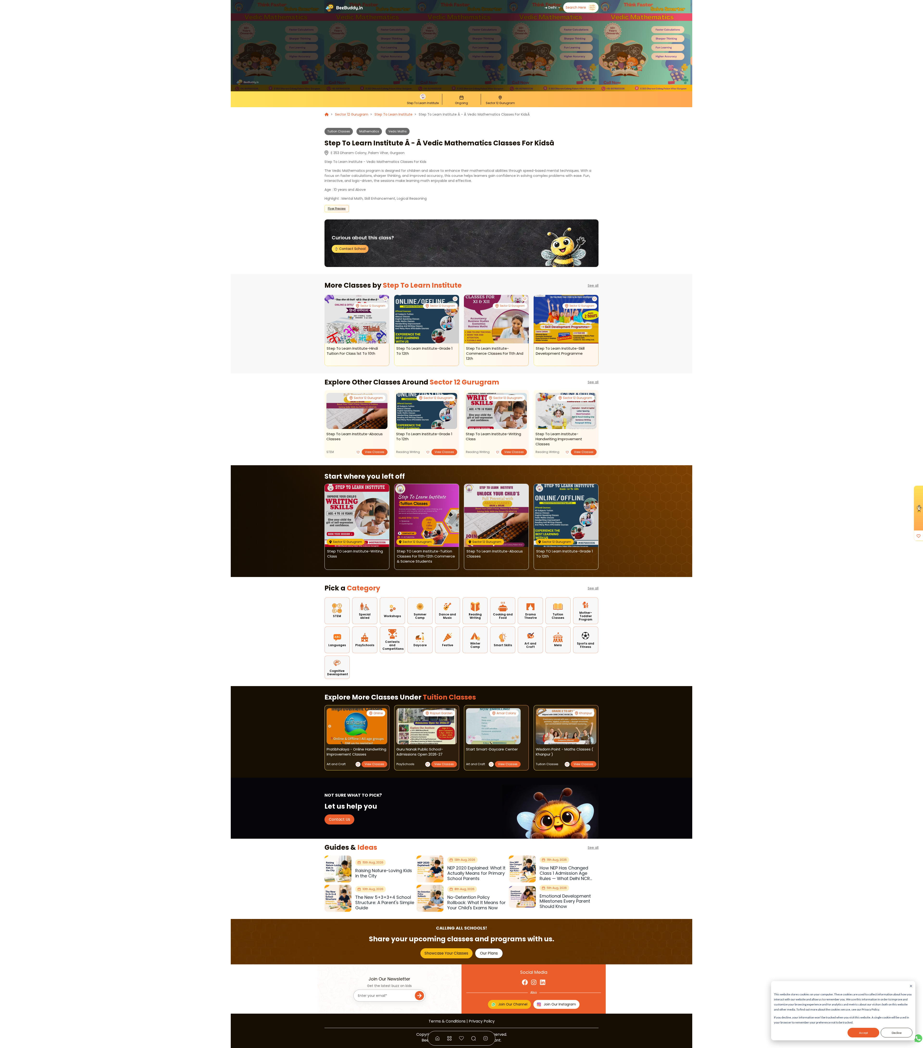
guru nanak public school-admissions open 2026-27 (419, 752)
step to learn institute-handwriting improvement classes (559, 438)
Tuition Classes (338, 131)
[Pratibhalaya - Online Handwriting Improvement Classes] (357, 726)
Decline (897, 1033)
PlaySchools (405, 764)
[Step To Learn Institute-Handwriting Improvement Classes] (566, 411)
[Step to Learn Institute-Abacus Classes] (356, 411)
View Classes (374, 452)
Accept (863, 1033)
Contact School (352, 248)
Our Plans (489, 953)
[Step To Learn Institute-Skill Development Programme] (566, 319)
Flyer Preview (337, 208)
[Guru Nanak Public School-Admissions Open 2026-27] (426, 726)
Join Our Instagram (560, 1004)
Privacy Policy (482, 1021)
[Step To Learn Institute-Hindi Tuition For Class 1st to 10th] (356, 319)
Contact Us (339, 819)
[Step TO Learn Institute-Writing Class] (496, 411)
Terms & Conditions (447, 1021)
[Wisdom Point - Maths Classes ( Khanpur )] (566, 726)
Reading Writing (408, 452)
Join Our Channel (512, 1004)
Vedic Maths (397, 131)
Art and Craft (336, 764)
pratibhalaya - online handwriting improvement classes (356, 752)
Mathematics (369, 131)
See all (593, 285)
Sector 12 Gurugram (351, 114)
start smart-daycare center (492, 749)
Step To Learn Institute (393, 114)
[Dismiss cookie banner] (911, 986)
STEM (330, 452)
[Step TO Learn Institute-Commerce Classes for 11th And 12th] (496, 319)
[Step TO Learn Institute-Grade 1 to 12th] (426, 319)
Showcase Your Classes (446, 953)
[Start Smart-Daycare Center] (493, 726)
